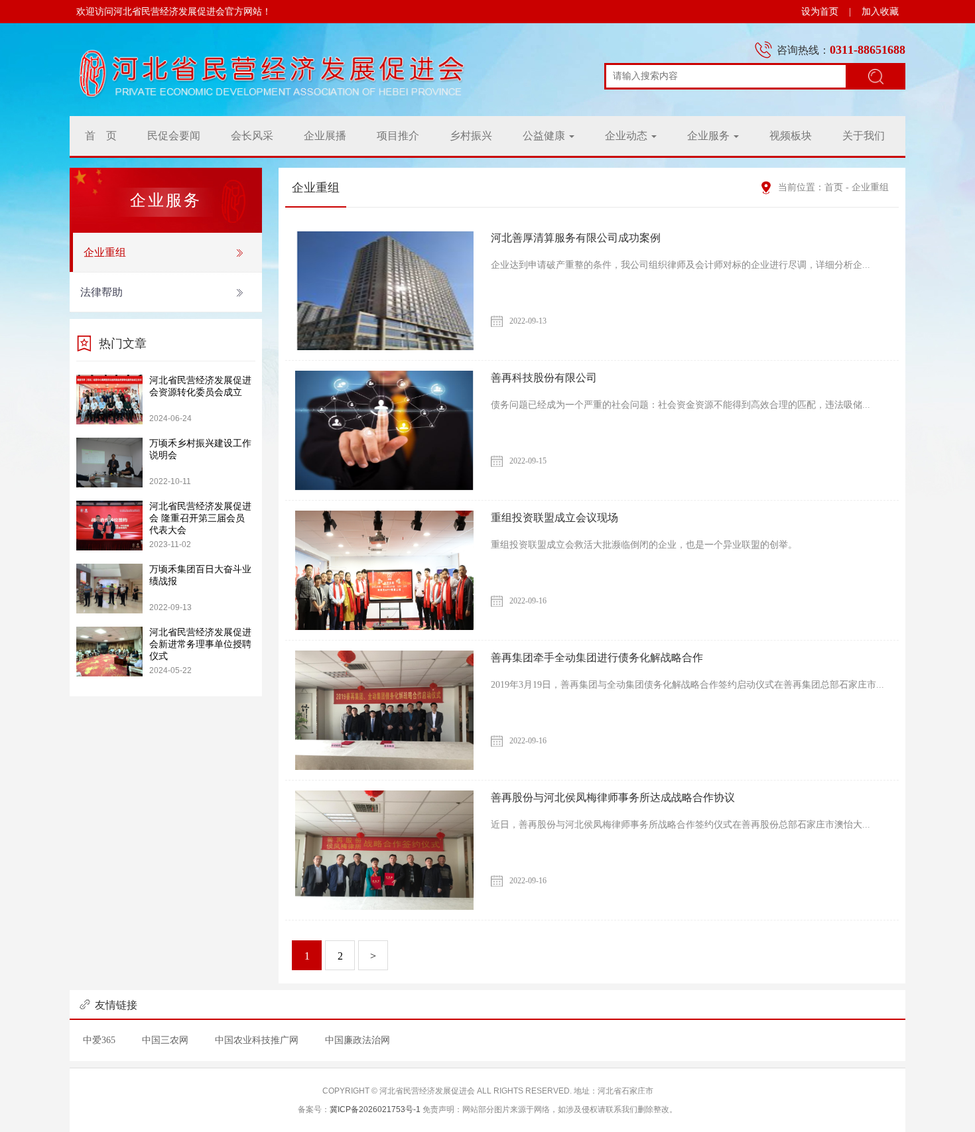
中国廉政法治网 (357, 1040)
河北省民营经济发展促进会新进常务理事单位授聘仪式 (200, 644)
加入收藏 (880, 12)
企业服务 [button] (709, 135)
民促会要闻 (173, 135)
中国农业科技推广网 (256, 1040)
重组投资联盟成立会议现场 (554, 517)
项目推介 (398, 135)
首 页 (101, 135)
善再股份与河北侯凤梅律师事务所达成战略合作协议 (613, 797)
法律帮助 (101, 292)
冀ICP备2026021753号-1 (375, 1109)
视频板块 (790, 135)
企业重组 (105, 252)
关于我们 (863, 135)
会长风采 (252, 135)
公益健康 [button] (545, 135)
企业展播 (325, 135)
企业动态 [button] (627, 135)
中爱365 (99, 1040)
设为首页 (819, 12)
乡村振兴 (471, 135)
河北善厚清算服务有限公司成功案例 (576, 237)
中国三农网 (165, 1040)
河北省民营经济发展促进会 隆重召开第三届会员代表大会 (200, 518)
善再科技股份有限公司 (544, 377)
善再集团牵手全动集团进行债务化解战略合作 (597, 657)
